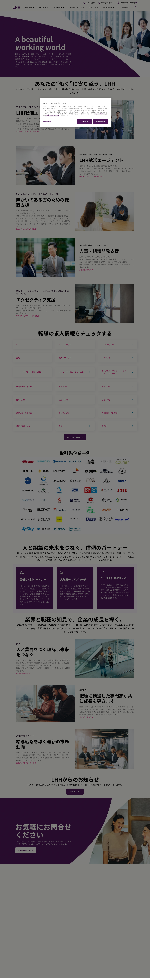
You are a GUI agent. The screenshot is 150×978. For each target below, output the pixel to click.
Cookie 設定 (47, 121)
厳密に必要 (84, 121)
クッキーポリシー (100, 114)
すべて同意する (100, 121)
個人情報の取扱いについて (52, 115)
